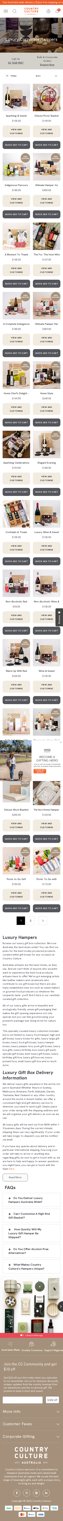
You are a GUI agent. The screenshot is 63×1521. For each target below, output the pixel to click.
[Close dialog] (60, 742)
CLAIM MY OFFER (39, 771)
